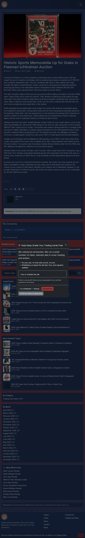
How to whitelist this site (30, 274)
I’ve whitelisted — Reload (29, 289)
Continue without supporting (31, 293)
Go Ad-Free (47, 289)
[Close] (65, 244)
